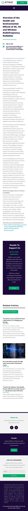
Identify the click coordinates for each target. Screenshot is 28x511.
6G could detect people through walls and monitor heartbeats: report (13, 363)
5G (7, 46)
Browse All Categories (10, 311)
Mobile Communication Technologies (14, 48)
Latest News (13, 48)
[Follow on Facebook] (11, 427)
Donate (22, 2)
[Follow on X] (16, 427)
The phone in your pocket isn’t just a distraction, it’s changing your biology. (14, 320)
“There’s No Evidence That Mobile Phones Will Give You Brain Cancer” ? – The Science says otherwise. (14, 388)
